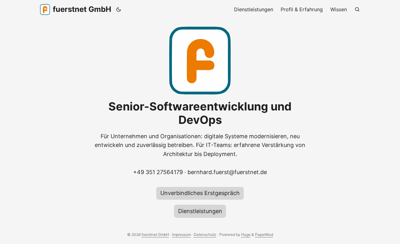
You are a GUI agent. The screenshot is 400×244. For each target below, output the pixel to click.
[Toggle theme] (118, 9)
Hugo (246, 234)
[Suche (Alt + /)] (357, 9)
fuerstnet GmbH (82, 9)
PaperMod (264, 234)
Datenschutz (205, 234)
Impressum (181, 234)
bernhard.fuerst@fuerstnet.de (227, 172)
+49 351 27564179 (158, 172)
